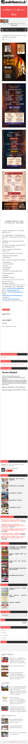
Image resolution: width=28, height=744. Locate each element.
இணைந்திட (4, 357)
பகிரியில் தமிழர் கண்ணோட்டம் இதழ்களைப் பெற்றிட (12, 364)
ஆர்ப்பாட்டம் (4, 632)
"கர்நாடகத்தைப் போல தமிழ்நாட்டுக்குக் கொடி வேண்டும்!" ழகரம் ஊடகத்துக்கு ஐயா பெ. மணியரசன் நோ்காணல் (17, 547)
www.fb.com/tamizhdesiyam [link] (15, 288)
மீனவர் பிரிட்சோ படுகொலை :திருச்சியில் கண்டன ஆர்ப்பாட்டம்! (17, 733)
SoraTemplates (12, 742)
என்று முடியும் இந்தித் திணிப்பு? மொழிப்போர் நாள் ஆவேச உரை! (15, 726)
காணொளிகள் (5, 635)
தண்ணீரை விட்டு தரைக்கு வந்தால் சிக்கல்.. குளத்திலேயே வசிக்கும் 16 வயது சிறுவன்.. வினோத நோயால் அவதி (13, 525)
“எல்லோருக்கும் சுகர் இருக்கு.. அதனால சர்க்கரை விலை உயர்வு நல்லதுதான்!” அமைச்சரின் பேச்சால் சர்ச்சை (14, 529)
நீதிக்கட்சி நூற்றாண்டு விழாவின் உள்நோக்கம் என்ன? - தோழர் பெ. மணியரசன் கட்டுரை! (16, 720)
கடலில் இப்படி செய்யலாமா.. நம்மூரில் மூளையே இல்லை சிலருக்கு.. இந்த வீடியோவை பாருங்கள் (13, 533)
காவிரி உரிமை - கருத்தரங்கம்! (14, 602)
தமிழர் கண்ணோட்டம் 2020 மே (15, 507)
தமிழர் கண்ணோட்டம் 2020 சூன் (15, 500)
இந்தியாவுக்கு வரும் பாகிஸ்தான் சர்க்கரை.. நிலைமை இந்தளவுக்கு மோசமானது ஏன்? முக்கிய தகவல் (13, 537)
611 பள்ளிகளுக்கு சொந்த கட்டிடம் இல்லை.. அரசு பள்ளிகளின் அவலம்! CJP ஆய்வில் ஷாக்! (12, 520)
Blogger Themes (21, 742)
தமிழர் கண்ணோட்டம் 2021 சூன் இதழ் (16, 485)
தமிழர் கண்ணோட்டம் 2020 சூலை (15, 493)
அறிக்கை (4, 630)
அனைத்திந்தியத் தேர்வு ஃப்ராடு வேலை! (16, 575)
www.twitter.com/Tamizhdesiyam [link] (12, 295)
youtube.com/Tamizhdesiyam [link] (11, 299)
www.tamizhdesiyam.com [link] (15, 292)
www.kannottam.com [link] (13, 290)
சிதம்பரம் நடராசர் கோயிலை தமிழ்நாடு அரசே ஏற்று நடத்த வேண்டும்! (17, 569)
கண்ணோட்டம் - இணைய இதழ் (14, 12)
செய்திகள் (4, 638)
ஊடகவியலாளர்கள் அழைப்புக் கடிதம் (17, 666)
